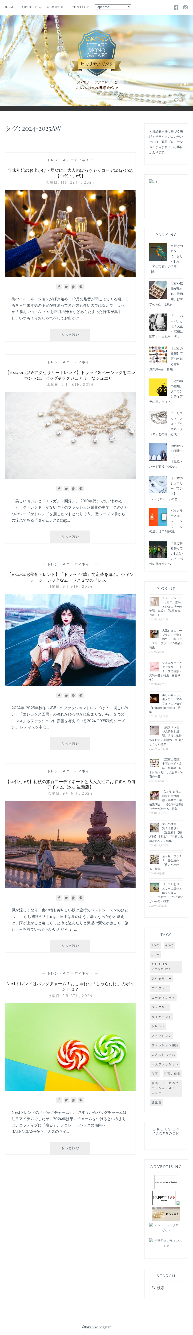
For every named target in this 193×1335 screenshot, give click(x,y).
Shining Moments (161, 966)
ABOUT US (56, 7)
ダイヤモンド (162, 1016)
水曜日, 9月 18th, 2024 (70, 384)
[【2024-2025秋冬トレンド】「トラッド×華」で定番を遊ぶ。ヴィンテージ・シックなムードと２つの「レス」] (70, 684)
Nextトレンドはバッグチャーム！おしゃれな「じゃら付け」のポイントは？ (70, 986)
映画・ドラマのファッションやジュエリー (165, 1087)
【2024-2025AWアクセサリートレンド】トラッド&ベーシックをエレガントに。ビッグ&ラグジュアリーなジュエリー (70, 375)
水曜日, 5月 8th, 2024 (70, 996)
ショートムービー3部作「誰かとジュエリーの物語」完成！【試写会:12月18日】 (165, 606)
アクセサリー (162, 978)
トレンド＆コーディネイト (70, 160)
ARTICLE (29, 7)
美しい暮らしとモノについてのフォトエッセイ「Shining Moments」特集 (165, 703)
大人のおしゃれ (164, 1054)
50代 (156, 955)
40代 (169, 945)
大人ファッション (165, 1064)
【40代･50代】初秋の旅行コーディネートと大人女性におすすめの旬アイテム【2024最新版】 (70, 784)
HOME (10, 7)
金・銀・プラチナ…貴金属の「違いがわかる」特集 (165, 862)
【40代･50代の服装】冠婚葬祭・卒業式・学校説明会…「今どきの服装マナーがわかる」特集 (166, 800)
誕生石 (157, 1102)
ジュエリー (160, 1007)
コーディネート (164, 997)
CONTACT (80, 7)
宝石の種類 (172, 1073)
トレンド (158, 1026)
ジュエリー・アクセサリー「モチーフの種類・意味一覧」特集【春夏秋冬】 (165, 671)
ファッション (162, 1035)
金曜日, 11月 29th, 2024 (70, 182)
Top (186, 1328)
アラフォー (160, 988)
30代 (156, 945)
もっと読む (75, 337)
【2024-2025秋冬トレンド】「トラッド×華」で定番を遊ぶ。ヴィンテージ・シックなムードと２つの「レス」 (70, 577)
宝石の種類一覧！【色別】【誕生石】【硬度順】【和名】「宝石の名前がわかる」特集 (166, 832)
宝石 (155, 1073)
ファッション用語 (165, 1045)
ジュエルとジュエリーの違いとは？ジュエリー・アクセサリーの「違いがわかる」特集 (166, 892)
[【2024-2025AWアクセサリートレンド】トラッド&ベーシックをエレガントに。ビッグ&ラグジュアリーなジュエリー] (70, 477)
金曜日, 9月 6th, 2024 (70, 793)
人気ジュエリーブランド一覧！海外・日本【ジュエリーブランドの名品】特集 (166, 638)
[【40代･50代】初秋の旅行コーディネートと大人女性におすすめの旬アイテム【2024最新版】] (70, 887)
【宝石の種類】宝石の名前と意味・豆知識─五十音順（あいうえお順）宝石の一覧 (166, 767)
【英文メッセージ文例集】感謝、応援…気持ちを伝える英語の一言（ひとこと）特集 (166, 735)
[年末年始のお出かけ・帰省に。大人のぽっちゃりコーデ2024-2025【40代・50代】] (70, 275)
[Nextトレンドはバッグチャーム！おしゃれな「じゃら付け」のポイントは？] (70, 1089)
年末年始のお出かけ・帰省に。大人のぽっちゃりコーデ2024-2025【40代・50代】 (70, 172)
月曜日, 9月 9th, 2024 (70, 586)
